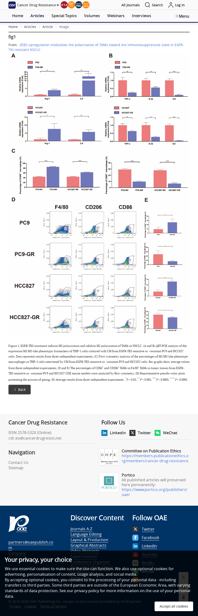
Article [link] (47, 26)
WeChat (170, 432)
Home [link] (13, 26)
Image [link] (64, 26)
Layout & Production (89, 539)
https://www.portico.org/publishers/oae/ (154, 492)
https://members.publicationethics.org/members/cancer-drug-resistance (155, 458)
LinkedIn (118, 432)
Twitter (144, 432)
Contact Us (18, 462)
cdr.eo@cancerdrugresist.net (35, 438)
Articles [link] (30, 26)
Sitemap (15, 467)
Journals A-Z (81, 529)
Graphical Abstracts (88, 545)
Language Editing (86, 534)
